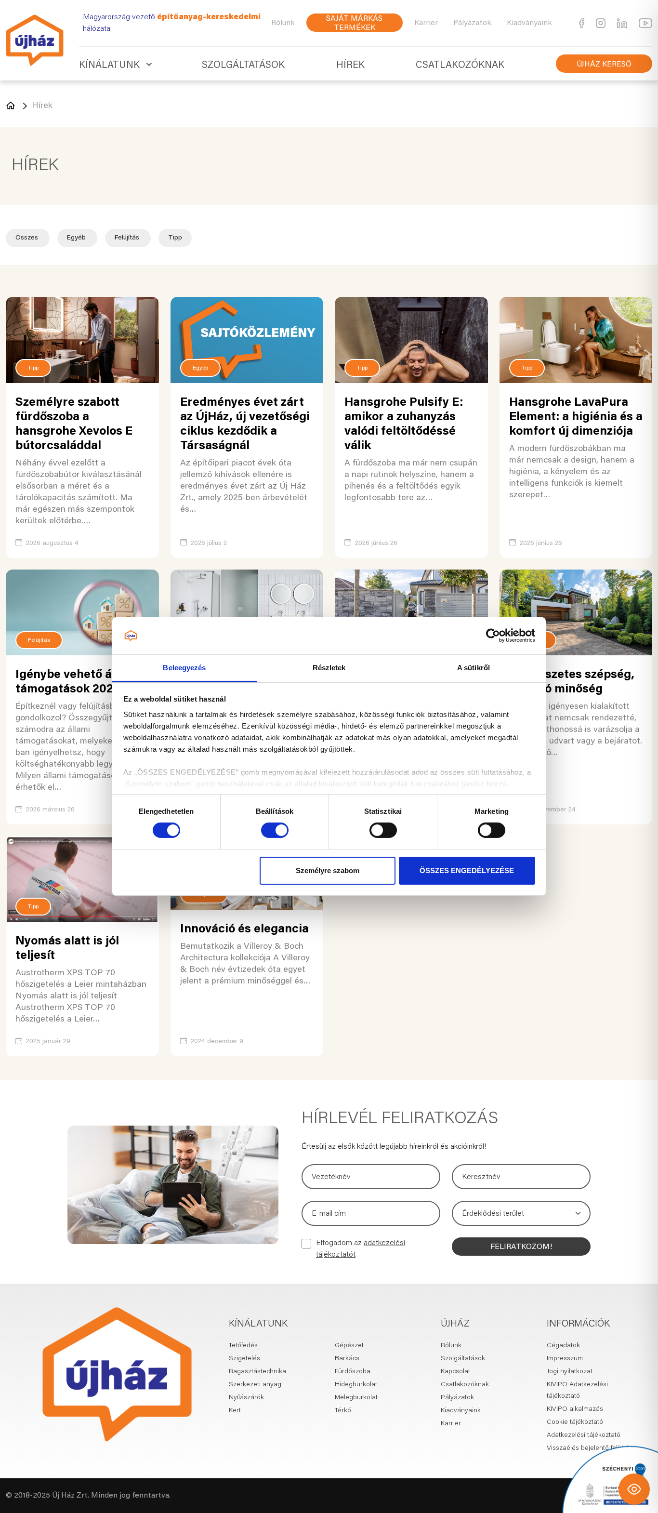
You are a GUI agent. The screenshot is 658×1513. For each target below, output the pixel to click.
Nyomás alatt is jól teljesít (67, 949)
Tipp (175, 238)
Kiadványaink (529, 23)
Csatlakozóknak (460, 65)
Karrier (426, 23)
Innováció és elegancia (244, 930)
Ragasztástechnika (257, 1371)
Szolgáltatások (243, 65)
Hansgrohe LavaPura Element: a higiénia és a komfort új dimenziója (576, 417)
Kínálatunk (109, 65)
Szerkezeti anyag (255, 1384)
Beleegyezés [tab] (184, 668)
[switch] (275, 830)
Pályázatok (472, 23)
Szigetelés (244, 1358)
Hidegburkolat (356, 1384)
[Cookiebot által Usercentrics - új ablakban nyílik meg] (493, 635)
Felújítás (128, 238)
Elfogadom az (360, 1249)
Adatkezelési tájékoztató (583, 1435)
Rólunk (283, 23)
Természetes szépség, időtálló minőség (571, 682)
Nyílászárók (246, 1397)
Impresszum (565, 1358)
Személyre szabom (327, 870)
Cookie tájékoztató (575, 1422)
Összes (27, 238)
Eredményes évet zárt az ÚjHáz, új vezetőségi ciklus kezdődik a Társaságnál (245, 424)
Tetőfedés (243, 1345)
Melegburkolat (356, 1397)
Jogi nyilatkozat (569, 1371)
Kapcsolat (455, 1371)
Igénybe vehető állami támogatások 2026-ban (80, 682)
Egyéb (77, 238)
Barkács (347, 1358)
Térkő (343, 1410)
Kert (235, 1410)
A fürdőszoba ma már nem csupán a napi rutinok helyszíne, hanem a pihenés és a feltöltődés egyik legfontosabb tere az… (410, 481)
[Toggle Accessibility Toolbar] (634, 1489)
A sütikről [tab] (473, 668)
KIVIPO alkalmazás (575, 1409)
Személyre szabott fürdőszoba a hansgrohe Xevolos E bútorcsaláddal (73, 424)
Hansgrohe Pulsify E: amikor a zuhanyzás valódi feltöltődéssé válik (403, 424)
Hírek (350, 65)
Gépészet (349, 1345)
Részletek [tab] (329, 668)
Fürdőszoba (352, 1371)
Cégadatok (563, 1345)
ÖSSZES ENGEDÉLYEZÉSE (467, 870)
